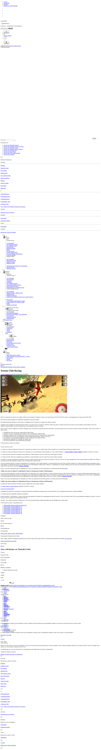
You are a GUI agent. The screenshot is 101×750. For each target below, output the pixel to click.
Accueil (5, 1)
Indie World (9, 341)
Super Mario (3, 185)
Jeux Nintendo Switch (12, 246)
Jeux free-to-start (10, 251)
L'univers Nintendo (11, 255)
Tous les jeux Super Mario (10, 151)
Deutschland (6, 590)
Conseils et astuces (11, 345)
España (5, 592)
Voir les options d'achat (15, 46)
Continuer (6, 626)
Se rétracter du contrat (36, 586)
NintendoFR (3, 218)
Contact (60, 586)
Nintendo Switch (5, 168)
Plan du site (9, 360)
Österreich (6, 620)
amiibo (8, 303)
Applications (9, 328)
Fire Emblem (4, 170)
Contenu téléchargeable (12, 252)
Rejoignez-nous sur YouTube (7, 212)
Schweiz (6, 624)
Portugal (5, 609)
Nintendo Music (10, 318)
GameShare (9, 282)
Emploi (8, 359)
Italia (5, 595)
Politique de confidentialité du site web (46, 585)
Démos (8, 250)
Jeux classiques (10, 315)
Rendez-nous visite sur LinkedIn (8, 232)
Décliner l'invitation (5, 654)
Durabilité (43, 586)
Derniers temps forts (11, 260)
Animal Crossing (5, 183)
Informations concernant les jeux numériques (17, 266)
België (5, 588)
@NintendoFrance (5, 194)
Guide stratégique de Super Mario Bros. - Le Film (18, 356)
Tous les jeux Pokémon (9, 154)
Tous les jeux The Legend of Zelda (12, 153)
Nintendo (3, 165)
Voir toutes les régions (9, 609)
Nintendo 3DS (4, 173)
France (5, 593)
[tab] (50, 583)
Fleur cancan (9, 299)
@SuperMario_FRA (5, 201)
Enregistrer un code (11, 268)
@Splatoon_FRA (5, 204)
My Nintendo (10, 357)
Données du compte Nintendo (11, 5)
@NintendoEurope (5, 199)
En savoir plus (68, 538)
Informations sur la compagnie (26, 585)
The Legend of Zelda (5, 175)
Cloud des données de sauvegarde (8, 541)
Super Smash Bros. (5, 178)
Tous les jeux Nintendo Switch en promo (13, 149)
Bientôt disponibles (11, 248)
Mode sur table (11, 533)
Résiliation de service (25, 586)
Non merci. (3, 635)
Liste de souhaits (10, 267)
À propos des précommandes (7, 488)
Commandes (6, 3)
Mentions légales (16, 586)
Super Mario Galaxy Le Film (13, 355)
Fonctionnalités (10, 279)
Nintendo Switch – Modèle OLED (15, 293)
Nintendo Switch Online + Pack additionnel (17, 314)
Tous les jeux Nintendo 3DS (10, 150)
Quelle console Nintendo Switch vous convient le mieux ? (20, 297)
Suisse (5, 611)
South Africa (6, 607)
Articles (8, 329)
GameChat (9, 281)
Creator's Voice (10, 344)
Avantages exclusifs (11, 317)
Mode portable (4, 533)
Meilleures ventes (11, 263)
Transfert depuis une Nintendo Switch (15, 287)
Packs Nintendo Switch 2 (12, 286)
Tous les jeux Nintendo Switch (11, 147)
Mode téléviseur (19, 533)
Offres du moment (11, 262)
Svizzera (6, 627)
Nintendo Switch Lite (12, 295)
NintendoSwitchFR (5, 220)
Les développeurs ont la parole (14, 343)
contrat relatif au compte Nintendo (73, 452)
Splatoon (3, 180)
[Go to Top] (50, 363)
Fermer (2, 626)
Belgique (6, 598)
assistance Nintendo (24, 466)
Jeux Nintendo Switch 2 (12, 244)
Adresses (6, 4)
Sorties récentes (10, 247)
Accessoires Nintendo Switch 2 (14, 285)
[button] (52, 236)
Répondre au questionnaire (16, 654)
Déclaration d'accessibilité (52, 586)
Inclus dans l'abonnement (12, 313)
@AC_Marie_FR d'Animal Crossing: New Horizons (13, 206)
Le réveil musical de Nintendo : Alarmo (16, 301)
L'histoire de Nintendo (12, 305)
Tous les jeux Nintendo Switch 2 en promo (14, 146)
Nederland (6, 619)
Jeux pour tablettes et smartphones (14, 254)
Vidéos (8, 330)
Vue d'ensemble (10, 243)
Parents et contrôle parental (7, 585)
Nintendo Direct (10, 340)
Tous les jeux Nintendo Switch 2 (11, 145)
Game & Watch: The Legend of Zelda (15, 302)
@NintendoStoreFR (5, 196)
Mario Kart (3, 188)
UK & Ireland (7, 614)
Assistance (15, 585)
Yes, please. (9, 635)
